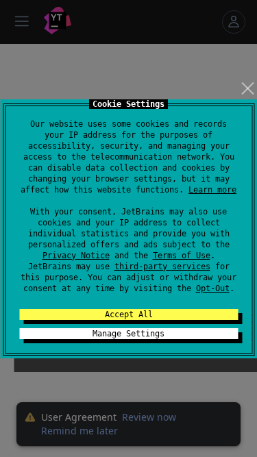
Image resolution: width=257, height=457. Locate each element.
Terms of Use (181, 255)
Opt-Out (213, 288)
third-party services (162, 266)
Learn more (212, 190)
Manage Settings (128, 333)
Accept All (129, 314)
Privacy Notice (76, 255)
